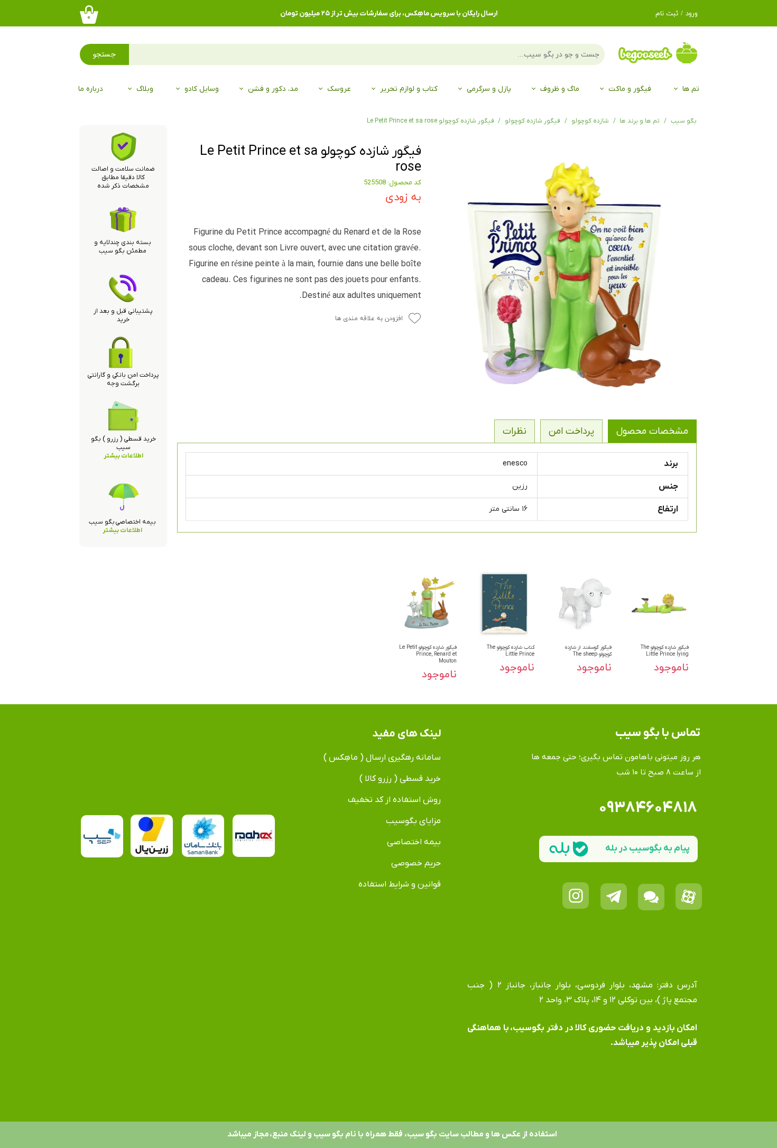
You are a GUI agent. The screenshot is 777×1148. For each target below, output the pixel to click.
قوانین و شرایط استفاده (399, 884)
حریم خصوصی (416, 863)
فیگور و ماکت (629, 89)
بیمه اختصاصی (414, 842)
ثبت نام (666, 13)
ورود (692, 13)
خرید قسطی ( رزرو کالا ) (400, 778)
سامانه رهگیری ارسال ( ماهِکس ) (382, 757)
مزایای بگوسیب (413, 821)
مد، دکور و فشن (273, 89)
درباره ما (90, 89)
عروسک (339, 89)
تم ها (690, 89)
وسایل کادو (201, 89)
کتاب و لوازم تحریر (409, 89)
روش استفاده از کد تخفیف (394, 800)
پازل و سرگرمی (489, 89)
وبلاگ (144, 89)
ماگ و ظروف (559, 89)
